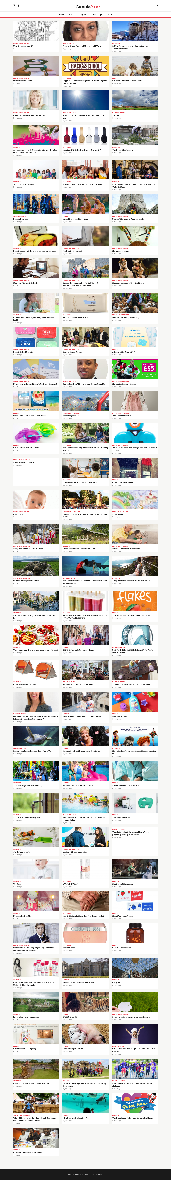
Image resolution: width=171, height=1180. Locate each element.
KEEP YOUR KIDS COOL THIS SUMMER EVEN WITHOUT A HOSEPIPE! (85, 616)
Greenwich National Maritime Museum (80, 982)
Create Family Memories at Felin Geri (79, 548)
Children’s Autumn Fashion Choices (127, 80)
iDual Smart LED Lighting (24, 1048)
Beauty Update (69, 947)
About (109, 14)
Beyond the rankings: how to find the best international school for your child (80, 284)
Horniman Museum (120, 250)
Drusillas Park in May (22, 915)
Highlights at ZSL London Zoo (76, 1117)
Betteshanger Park (71, 415)
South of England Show (73, 1048)
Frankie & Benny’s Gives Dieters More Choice (82, 184)
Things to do (83, 14)
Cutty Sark (117, 982)
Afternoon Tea (19, 748)
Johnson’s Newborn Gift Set (124, 351)
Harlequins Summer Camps (124, 383)
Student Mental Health (22, 80)
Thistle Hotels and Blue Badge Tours (78, 649)
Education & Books (21, 43)
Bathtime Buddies (119, 716)
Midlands (116, 147)
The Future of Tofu (21, 851)
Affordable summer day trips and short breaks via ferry (34, 616)
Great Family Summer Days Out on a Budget (82, 716)
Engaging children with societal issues (128, 282)
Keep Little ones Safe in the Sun (125, 785)
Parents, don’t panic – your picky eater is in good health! (34, 318)
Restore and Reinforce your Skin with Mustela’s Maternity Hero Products (33, 983)
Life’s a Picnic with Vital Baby (26, 447)
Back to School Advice (72, 351)
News (71, 14)
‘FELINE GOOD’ (70, 1016)
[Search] (157, 6)
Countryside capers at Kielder (26, 580)
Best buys (97, 14)
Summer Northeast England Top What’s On (131, 684)
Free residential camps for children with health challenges (132, 1084)
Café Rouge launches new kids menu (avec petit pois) (35, 649)
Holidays (116, 43)
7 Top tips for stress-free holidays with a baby (131, 580)
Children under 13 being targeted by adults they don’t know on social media (33, 949)
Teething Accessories (121, 817)
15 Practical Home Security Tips (26, 817)
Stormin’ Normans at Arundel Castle (128, 218)
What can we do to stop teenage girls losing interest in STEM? (134, 449)
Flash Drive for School (72, 250)
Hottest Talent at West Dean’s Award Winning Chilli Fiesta (85, 515)
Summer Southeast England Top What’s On (81, 750)
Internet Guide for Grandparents (126, 548)
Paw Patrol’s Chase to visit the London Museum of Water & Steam (133, 185)
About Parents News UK (23, 462)
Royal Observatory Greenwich (26, 1016)
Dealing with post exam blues (75, 851)
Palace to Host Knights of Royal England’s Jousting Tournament (84, 1084)
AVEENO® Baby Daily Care (75, 317)
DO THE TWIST (70, 883)
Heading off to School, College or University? (82, 149)
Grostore (17, 883)
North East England (21, 578)
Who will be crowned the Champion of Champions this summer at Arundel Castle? (34, 1119)
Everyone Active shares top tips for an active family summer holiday (84, 818)
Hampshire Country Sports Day (125, 317)
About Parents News (21, 460)
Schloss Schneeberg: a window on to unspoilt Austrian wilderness (131, 47)
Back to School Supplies (23, 351)
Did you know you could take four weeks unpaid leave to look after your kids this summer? (35, 717)
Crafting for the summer (122, 482)
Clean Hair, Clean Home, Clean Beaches (30, 415)
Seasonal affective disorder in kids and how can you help (84, 116)
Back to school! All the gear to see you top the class (34, 250)
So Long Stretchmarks (121, 947)
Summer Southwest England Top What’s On (32, 750)
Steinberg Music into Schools (25, 282)
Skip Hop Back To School (24, 184)
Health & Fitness (69, 43)
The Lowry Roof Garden (122, 149)
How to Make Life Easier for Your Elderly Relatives (84, 915)
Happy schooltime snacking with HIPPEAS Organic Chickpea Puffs (85, 82)
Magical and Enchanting (122, 883)
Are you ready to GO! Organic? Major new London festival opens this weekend (35, 151)
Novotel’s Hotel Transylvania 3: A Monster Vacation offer (134, 752)
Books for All (18, 514)
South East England (120, 315)
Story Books (117, 514)
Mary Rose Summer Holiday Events (28, 548)
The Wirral (117, 115)
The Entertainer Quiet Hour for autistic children (132, 1117)
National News (118, 112)
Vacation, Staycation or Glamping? (28, 785)
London (16, 147)
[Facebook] (18, 5)
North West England (121, 413)
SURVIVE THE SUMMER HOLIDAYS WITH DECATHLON (132, 651)
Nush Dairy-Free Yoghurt (123, 915)
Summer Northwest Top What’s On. (78, 684)
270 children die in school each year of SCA (81, 482)
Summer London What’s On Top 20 (78, 785)
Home (61, 14)
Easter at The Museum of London (28, 1152)
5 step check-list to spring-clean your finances (131, 1016)
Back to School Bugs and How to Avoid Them (82, 46)
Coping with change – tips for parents (29, 115)
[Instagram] (14, 5)
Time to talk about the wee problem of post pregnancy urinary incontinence (130, 833)
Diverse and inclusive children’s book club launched (35, 383)
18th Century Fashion (121, 415)
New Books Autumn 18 (23, 46)
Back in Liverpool (20, 218)
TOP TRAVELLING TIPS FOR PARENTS (131, 615)
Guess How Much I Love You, (75, 218)
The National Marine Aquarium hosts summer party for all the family (85, 582)
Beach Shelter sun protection (25, 684)
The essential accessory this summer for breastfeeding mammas (85, 449)
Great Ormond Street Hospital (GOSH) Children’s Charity (133, 1050)
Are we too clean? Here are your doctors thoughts (84, 383)
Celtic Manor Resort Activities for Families (31, 1083)
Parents (87, 5)
